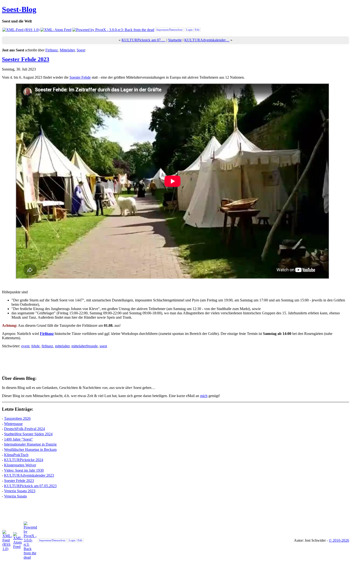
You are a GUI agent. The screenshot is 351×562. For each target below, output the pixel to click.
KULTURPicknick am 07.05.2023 (30, 486)
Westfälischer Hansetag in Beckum (30, 449)
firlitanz (47, 346)
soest (103, 346)
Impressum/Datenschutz (169, 29)
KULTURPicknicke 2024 (23, 460)
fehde (35, 346)
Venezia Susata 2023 (19, 491)
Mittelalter (67, 50)
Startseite (175, 40)
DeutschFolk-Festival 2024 (24, 429)
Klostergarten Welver (20, 465)
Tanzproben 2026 (17, 418)
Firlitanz (51, 50)
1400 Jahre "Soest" (18, 439)
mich (203, 396)
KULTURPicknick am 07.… (143, 40)
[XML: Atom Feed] (55, 30)
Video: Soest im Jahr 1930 (24, 470)
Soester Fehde (80, 77)
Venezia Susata (15, 496)
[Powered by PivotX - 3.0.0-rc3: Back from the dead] (113, 30)
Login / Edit (192, 29)
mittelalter (62, 346)
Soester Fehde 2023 (25, 59)
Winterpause (13, 424)
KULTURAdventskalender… (206, 40)
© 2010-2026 (339, 540)
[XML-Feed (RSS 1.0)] (20, 30)
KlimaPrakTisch (16, 455)
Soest (81, 50)
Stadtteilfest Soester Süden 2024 (28, 434)
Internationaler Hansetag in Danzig (30, 444)
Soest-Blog (19, 9)
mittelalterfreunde (84, 346)
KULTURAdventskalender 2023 (29, 475)
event (25, 346)
